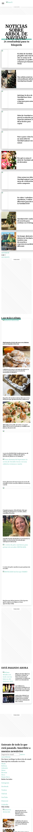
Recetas (24, 10)
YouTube (4, 797)
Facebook (4, 786)
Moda (3, 764)
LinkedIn (4, 804)
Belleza (24, 3)
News (24, 8)
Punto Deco (24, 16)
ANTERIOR (5, 253)
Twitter (4, 790)
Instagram (31, 3)
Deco (24, 12)
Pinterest (4, 801)
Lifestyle (24, 5)
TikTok (4, 794)
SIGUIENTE (5, 257)
